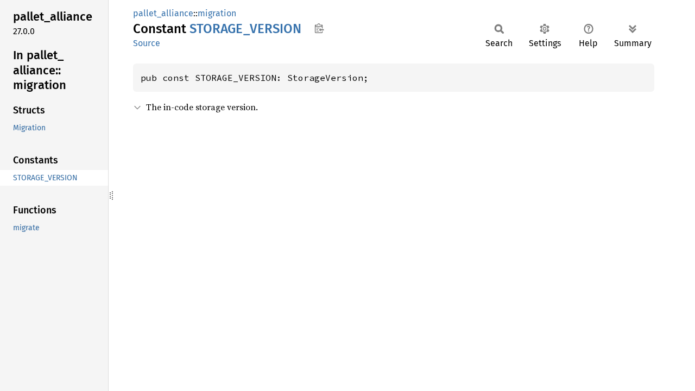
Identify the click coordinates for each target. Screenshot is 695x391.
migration (217, 13)
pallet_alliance (163, 13)
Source (146, 43)
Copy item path (319, 28)
